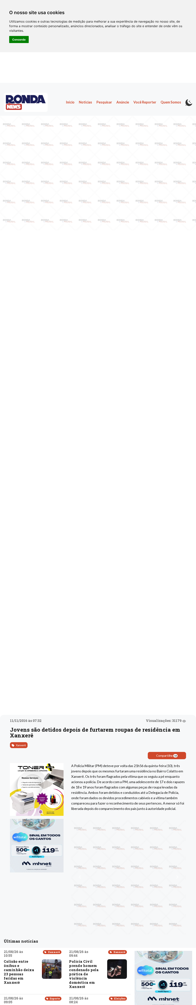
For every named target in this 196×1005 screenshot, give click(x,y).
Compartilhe (166, 755)
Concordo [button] (19, 39)
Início (70, 102)
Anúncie (122, 102)
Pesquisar (104, 102)
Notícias (85, 102)
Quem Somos (171, 102)
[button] (79, 877)
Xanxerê (20, 745)
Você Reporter (144, 102)
